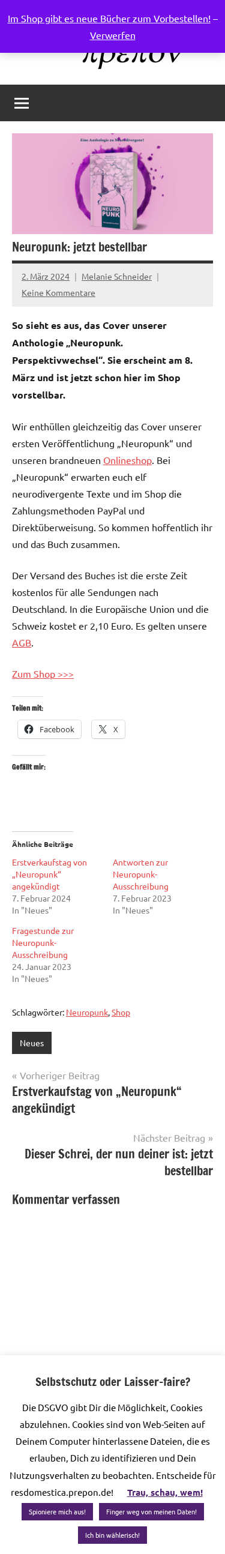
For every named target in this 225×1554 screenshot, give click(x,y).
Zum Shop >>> (43, 673)
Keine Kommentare (58, 292)
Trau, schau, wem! (165, 1492)
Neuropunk (87, 1012)
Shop (121, 1012)
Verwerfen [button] (113, 35)
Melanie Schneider (117, 276)
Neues (32, 1042)
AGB (21, 642)
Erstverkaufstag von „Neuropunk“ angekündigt (49, 874)
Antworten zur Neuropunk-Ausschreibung (141, 874)
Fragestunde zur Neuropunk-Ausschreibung (43, 942)
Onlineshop (127, 460)
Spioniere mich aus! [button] (57, 1511)
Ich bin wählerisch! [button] (112, 1535)
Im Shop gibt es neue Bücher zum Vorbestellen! (109, 18)
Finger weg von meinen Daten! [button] (151, 1511)
